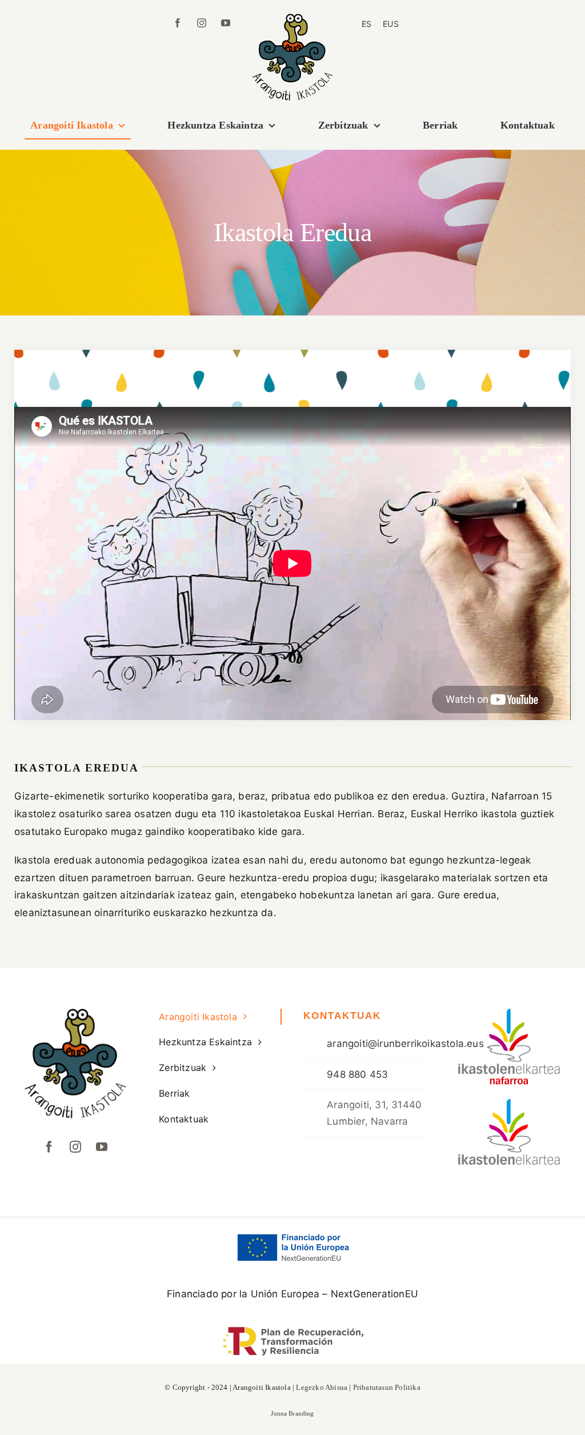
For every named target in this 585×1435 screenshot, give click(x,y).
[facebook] (178, 23)
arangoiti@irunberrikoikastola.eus (405, 1043)
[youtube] (226, 23)
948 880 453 (357, 1074)
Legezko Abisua (321, 1387)
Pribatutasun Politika (386, 1387)
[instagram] (202, 23)
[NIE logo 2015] (509, 1013)
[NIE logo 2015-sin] (509, 1103)
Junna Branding (292, 1413)
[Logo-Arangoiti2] (292, 18)
